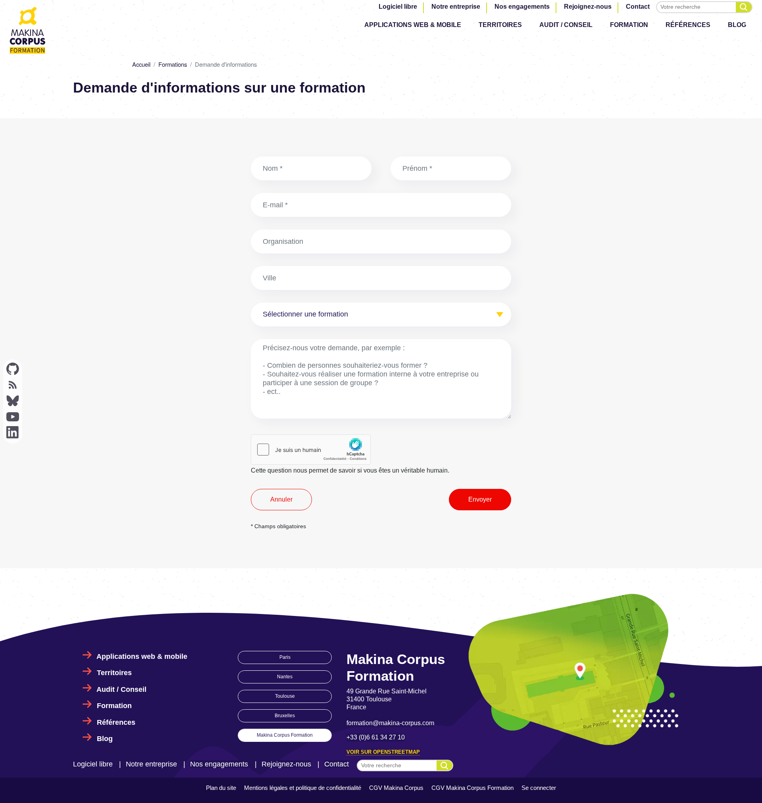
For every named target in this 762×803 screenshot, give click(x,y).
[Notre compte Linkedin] (12, 432)
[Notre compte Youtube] (12, 416)
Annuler (281, 499)
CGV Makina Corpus (396, 787)
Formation (629, 24)
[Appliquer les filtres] (744, 7)
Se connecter (538, 787)
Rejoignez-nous (588, 6)
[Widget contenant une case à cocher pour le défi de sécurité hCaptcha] (311, 449)
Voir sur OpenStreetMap (383, 752)
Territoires (500, 24)
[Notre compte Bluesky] (12, 400)
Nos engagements (522, 6)
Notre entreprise (455, 6)
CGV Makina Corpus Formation (472, 787)
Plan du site (221, 787)
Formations (172, 64)
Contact (638, 6)
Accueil (141, 64)
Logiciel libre (398, 6)
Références (688, 24)
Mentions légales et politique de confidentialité (302, 787)
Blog (737, 24)
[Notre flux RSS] (12, 384)
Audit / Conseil (566, 24)
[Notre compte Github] (12, 369)
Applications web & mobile (412, 24)
